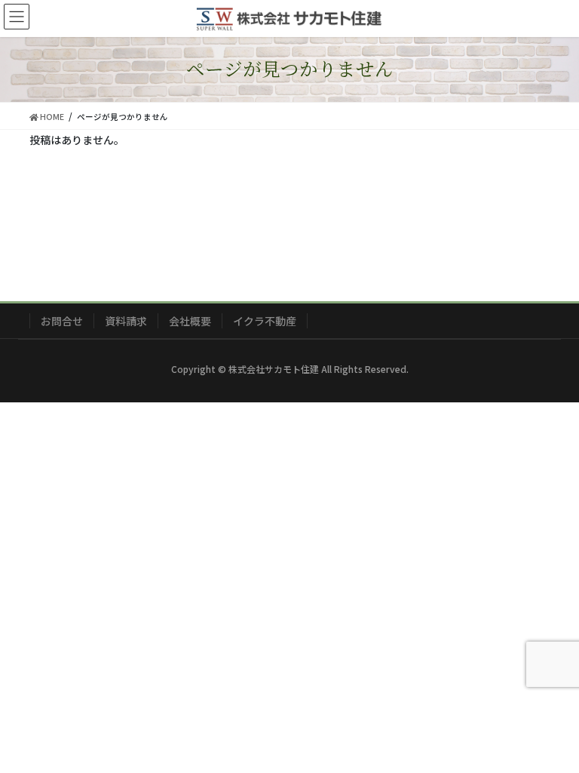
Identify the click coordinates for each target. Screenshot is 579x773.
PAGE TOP (551, 735)
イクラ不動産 (264, 320)
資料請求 (126, 320)
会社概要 (190, 320)
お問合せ (62, 320)
